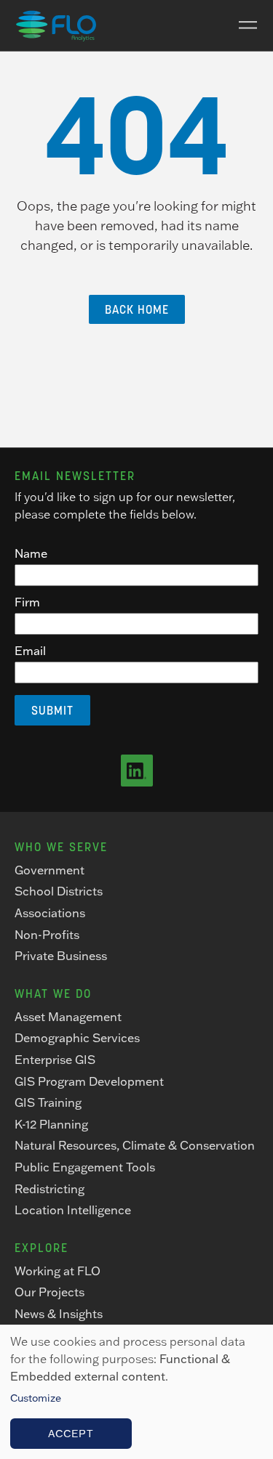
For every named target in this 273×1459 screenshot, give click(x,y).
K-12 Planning (51, 1124)
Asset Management (68, 1016)
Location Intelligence (73, 1210)
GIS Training (48, 1102)
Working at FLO (57, 1271)
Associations (50, 913)
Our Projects (49, 1292)
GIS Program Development (89, 1081)
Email (30, 650)
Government (49, 870)
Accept (71, 1433)
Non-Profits (47, 934)
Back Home (137, 309)
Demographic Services (77, 1038)
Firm (27, 602)
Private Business (61, 955)
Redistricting (49, 1189)
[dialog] (136, 1392)
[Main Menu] (242, 25)
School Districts (59, 891)
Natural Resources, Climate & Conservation (135, 1145)
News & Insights (59, 1313)
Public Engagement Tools (85, 1167)
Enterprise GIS (55, 1059)
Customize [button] (35, 1398)
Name (31, 553)
